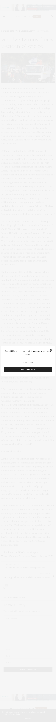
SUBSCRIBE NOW (28, 370)
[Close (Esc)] (51, 350)
